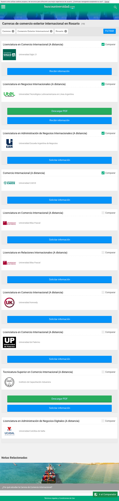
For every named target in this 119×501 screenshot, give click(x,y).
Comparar (110, 44)
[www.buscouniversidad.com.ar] (59, 8)
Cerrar (107, 2)
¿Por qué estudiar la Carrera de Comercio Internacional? (27, 487)
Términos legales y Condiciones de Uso (59, 498)
